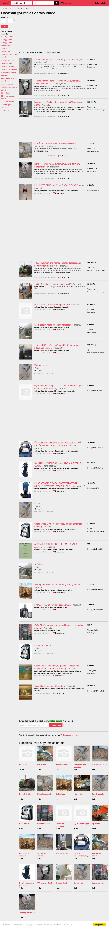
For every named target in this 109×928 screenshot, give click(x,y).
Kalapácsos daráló (44, 794)
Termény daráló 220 (27, 912)
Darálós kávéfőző (42, 645)
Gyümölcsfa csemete (24, 854)
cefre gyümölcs (6, 42)
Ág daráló (96, 823)
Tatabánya (91, 107)
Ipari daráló (41, 764)
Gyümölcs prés (62, 764)
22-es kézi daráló (7, 84)
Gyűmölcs (23, 764)
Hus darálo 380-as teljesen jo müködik (52, 304)
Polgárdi (90, 309)
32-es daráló (6, 93)
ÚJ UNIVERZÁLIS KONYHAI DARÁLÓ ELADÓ (56, 185)
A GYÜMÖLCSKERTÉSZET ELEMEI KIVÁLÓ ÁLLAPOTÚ (55, 545)
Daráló (37, 503)
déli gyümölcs (6, 51)
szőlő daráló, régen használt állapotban (52, 324)
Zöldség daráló (62, 883)
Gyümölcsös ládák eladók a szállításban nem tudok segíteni (58, 626)
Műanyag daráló (62, 853)
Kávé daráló (24, 823)
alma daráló (5, 110)
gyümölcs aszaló (7, 66)
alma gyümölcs (6, 39)
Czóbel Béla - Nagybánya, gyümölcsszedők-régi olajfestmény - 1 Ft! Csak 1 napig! (56, 667)
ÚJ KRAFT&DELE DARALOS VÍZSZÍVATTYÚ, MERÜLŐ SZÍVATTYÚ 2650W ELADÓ (55, 485)
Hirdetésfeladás (100, 3)
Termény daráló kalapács (80, 765)
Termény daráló (41, 365)
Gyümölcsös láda (44, 823)
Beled (89, 528)
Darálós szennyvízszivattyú (81, 854)
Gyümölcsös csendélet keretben (49, 685)
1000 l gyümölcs (7, 36)
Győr (89, 350)
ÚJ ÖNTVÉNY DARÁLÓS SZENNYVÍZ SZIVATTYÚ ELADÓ (58, 464)
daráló (12, 9)
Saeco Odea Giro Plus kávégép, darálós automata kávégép (58, 525)
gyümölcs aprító (7, 63)
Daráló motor (79, 883)
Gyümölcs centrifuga (60, 824)
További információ (64, 924)
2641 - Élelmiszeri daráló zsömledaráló (52, 284)
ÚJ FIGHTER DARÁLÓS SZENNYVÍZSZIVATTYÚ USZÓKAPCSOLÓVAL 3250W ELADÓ (57, 444)
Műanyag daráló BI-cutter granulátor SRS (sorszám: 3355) (59, 103)
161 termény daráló (45, 883)
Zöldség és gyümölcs (41, 854)
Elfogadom (99, 924)
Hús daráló (78, 794)
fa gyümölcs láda (7, 60)
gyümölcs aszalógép (9, 69)
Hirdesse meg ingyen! (70, 735)
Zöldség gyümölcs (99, 764)
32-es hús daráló (7, 101)
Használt (5, 3)
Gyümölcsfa (60, 794)
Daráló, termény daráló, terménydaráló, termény (57, 59)
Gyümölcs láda (98, 883)
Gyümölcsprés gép (81, 823)
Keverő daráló (25, 794)
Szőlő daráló (40, 564)
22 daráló (4, 75)
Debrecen (91, 148)
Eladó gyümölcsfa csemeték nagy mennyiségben (57, 584)
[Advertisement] (37, 31)
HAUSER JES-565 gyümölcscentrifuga (52, 604)
